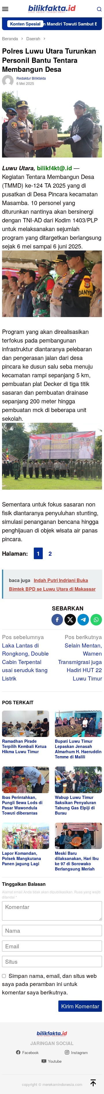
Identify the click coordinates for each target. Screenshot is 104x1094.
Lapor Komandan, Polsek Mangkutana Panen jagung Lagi (21, 858)
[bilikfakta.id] (52, 8)
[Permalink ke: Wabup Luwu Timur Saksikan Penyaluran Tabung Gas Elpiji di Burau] (78, 779)
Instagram (79, 1052)
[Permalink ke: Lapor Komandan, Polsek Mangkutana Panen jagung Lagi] (25, 836)
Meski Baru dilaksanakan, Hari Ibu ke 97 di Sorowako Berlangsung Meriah (77, 861)
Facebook (30, 1052)
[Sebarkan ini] (57, 619)
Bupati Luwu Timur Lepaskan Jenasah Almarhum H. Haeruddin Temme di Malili (78, 749)
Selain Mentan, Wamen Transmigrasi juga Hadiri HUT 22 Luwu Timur (80, 657)
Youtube (55, 1061)
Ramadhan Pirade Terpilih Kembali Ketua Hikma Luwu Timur (24, 746)
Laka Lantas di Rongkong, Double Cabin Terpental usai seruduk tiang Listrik (25, 657)
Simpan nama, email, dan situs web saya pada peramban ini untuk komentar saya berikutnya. (49, 984)
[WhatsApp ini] (96, 619)
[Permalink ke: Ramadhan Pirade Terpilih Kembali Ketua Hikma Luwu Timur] (25, 724)
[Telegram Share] (83, 619)
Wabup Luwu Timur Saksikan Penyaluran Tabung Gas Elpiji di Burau (75, 805)
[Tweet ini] (70, 619)
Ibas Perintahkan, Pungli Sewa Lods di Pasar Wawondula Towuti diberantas (22, 805)
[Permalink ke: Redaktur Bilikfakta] (8, 80)
